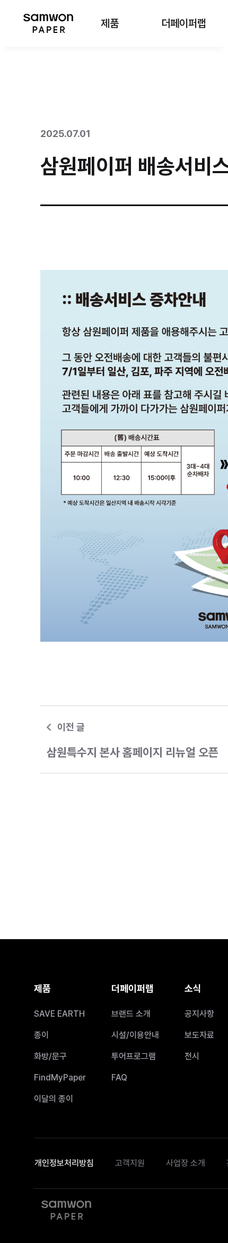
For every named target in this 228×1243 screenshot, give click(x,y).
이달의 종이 (53, 1099)
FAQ (119, 1077)
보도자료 (199, 1035)
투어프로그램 (133, 1056)
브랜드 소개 (131, 1014)
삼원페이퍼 (48, 23)
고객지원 (130, 1163)
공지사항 (199, 1014)
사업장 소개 (185, 1163)
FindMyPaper (60, 1077)
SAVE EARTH (59, 1014)
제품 (110, 23)
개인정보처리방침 (64, 1163)
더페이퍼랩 (183, 23)
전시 (192, 1056)
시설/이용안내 (135, 1035)
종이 (41, 1035)
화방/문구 (50, 1056)
